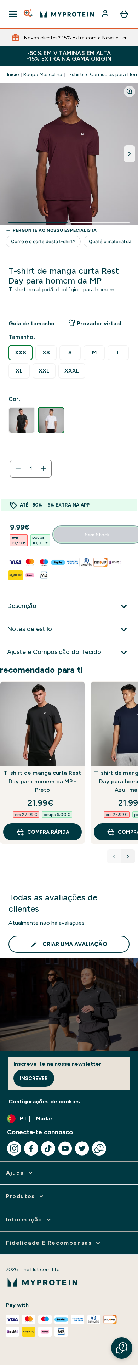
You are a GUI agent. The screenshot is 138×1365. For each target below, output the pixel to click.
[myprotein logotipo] (67, 14)
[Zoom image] (129, 91)
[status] (31, 468)
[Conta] (105, 14)
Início (13, 74)
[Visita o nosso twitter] (82, 1148)
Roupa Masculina (42, 74)
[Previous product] (114, 856)
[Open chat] (99, 1148)
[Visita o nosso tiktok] (48, 1148)
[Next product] (128, 856)
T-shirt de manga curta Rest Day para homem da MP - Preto (42, 781)
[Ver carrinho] (124, 14)
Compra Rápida (48, 832)
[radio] (20, 352)
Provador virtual (99, 323)
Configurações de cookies (44, 1101)
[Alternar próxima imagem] (129, 153)
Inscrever (34, 1078)
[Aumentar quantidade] (43, 468)
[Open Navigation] (13, 14)
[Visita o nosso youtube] (65, 1148)
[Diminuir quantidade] (18, 468)
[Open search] (28, 14)
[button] (121, 1348)
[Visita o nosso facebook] (31, 1148)
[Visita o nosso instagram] (14, 1148)
